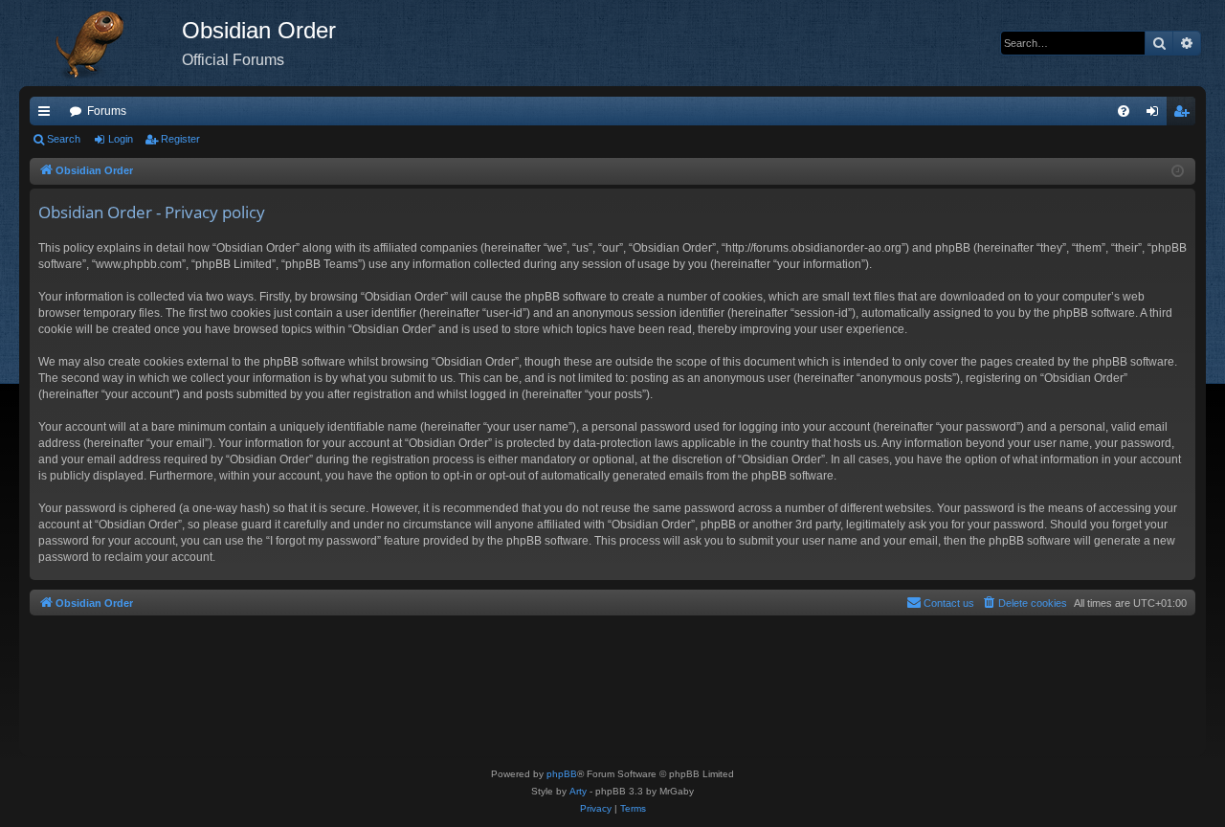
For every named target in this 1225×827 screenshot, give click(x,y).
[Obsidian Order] (100, 43)
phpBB (561, 774)
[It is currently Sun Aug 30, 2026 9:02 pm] (1177, 172)
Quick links (47, 114)
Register (180, 139)
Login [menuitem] (1156, 114)
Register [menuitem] (1184, 114)
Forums (106, 111)
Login (120, 139)
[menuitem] (1123, 111)
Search (63, 139)
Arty (578, 791)
